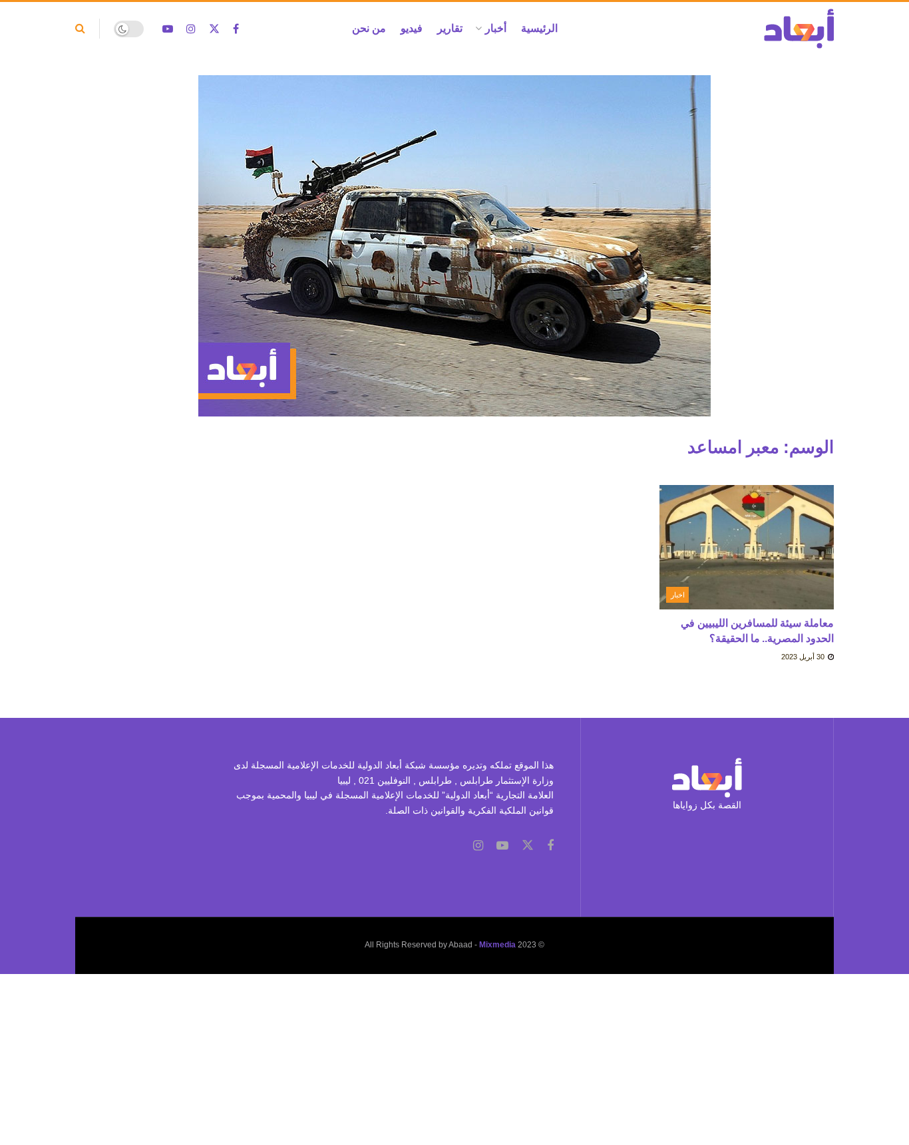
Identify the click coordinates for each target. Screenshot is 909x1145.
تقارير (449, 28)
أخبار (495, 28)
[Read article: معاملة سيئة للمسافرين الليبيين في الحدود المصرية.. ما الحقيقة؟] (746, 547)
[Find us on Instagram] (191, 29)
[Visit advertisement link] (454, 255)
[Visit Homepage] (799, 28)
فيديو (412, 28)
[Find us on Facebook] (236, 29)
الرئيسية (539, 28)
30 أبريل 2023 (803, 657)
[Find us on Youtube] (167, 29)
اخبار (678, 595)
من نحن (369, 28)
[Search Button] (80, 28)
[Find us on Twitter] (214, 29)
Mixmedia (497, 944)
